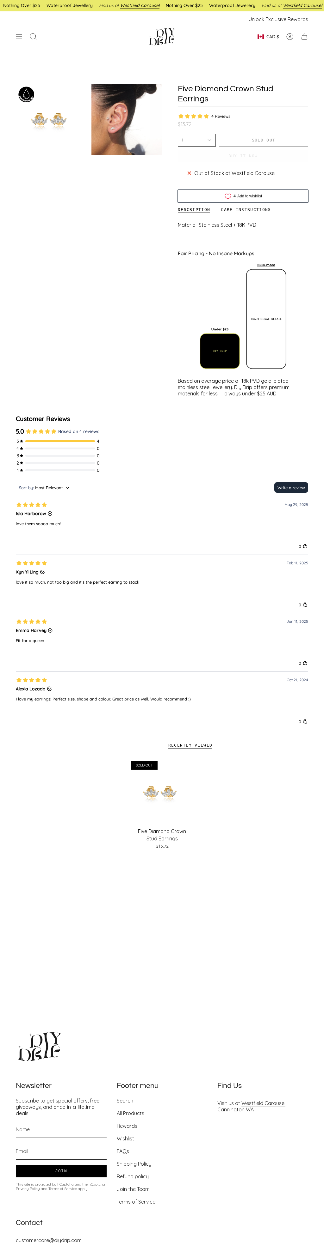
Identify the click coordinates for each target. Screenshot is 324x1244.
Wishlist (125, 1138)
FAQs (123, 1151)
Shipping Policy (134, 1164)
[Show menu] (19, 36)
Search (125, 1100)
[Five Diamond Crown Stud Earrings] (162, 792)
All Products (130, 1113)
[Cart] (304, 36)
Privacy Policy (28, 1188)
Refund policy (133, 1176)
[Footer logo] (39, 1046)
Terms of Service (62, 1188)
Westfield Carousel (263, 1103)
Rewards (127, 1126)
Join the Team (133, 1189)
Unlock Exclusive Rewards (278, 19)
